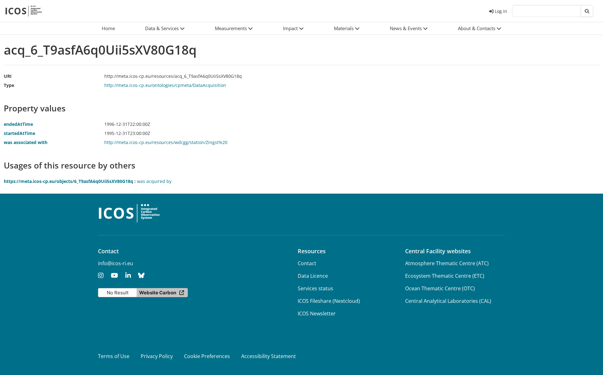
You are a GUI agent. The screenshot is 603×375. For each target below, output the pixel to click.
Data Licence (313, 275)
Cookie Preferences (207, 356)
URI (8, 76)
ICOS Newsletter (317, 313)
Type (9, 85)
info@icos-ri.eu (115, 263)
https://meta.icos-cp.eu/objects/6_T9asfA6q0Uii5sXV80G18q (68, 181)
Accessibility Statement (268, 356)
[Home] (23, 11)
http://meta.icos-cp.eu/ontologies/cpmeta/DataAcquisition (165, 85)
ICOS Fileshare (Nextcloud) (329, 300)
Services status (315, 288)
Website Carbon (157, 293)
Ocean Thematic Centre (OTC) (440, 288)
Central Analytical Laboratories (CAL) (448, 300)
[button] (165, 28)
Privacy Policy (157, 356)
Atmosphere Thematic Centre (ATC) (447, 263)
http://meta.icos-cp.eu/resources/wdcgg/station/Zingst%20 (165, 142)
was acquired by (154, 181)
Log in (501, 11)
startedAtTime (19, 133)
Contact (307, 263)
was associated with (25, 142)
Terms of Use (113, 356)
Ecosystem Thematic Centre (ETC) (444, 275)
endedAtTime (18, 124)
